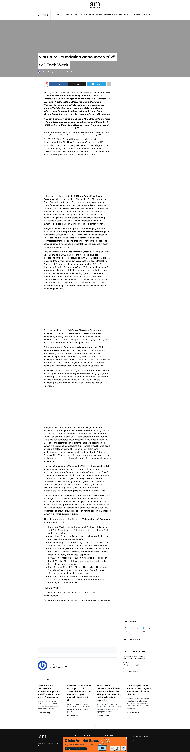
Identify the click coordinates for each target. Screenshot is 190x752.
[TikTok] (150, 629)
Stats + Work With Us (108, 736)
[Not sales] (95, 744)
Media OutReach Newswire (76, 92)
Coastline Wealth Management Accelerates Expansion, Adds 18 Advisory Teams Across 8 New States (49, 691)
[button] (38, 15)
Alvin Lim (77, 736)
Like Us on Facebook (132, 639)
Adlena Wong (56, 667)
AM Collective (87, 736)
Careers (96, 736)
